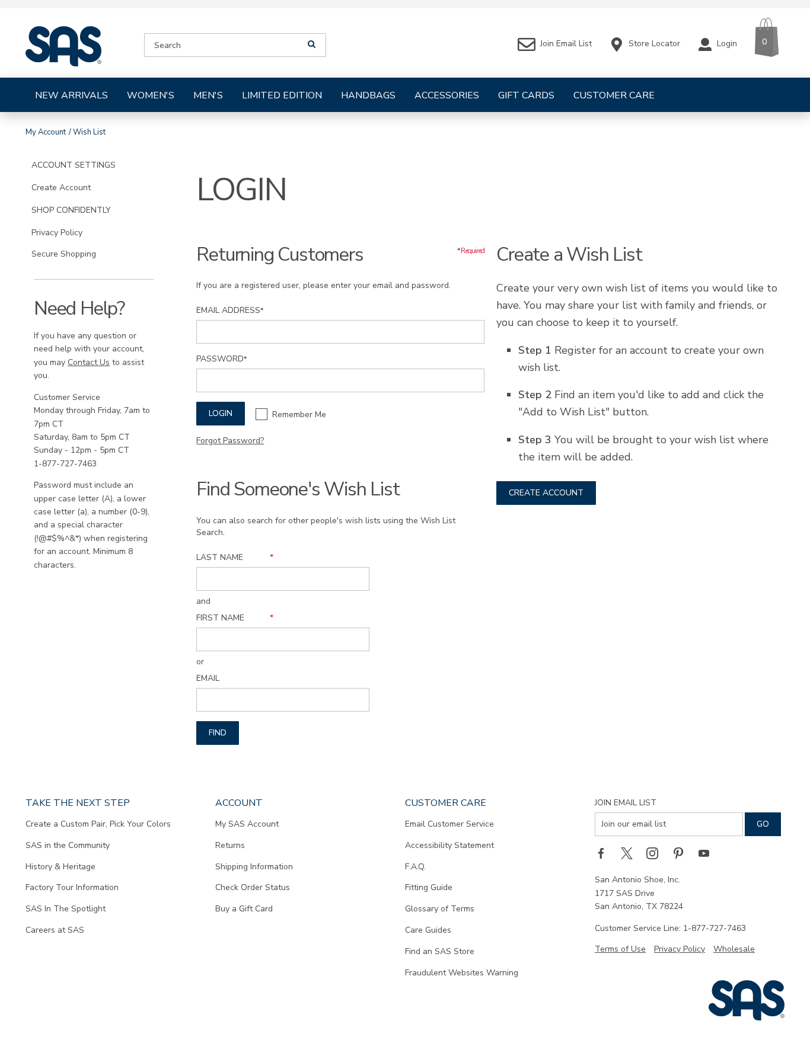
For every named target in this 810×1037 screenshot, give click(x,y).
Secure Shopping (63, 254)
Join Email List (625, 802)
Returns (230, 845)
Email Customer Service (449, 824)
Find (218, 732)
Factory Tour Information (72, 887)
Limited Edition (282, 95)
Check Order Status (252, 887)
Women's (150, 95)
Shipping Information (254, 866)
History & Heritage (60, 866)
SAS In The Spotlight (65, 908)
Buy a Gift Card (244, 908)
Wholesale (734, 949)
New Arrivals (71, 95)
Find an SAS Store (439, 951)
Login (220, 413)
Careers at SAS (54, 930)
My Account (45, 132)
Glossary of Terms (439, 908)
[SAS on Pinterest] (682, 852)
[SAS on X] (631, 852)
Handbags (368, 95)
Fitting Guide (428, 887)
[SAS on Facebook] (605, 852)
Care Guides (428, 930)
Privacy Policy (56, 232)
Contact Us (89, 362)
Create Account (546, 492)
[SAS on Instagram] (656, 852)
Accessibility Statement (449, 845)
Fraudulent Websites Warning (461, 972)
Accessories (446, 95)
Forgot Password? (230, 440)
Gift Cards (526, 95)
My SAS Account (247, 824)
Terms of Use (620, 949)
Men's (208, 95)
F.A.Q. (415, 866)
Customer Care (614, 95)
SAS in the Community (67, 845)
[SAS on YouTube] (708, 852)
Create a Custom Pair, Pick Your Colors (98, 824)
